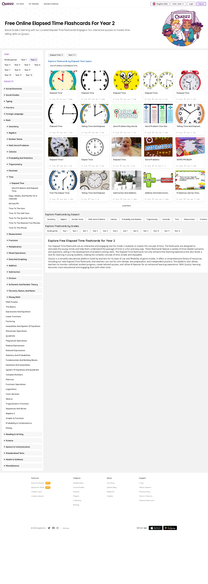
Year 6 (37, 65)
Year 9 (27, 70)
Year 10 (7, 75)
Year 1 (24, 60)
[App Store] (155, 528)
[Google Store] (170, 528)
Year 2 (34, 60)
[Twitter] (49, 528)
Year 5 (27, 65)
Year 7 (7, 70)
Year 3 (7, 65)
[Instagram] (57, 528)
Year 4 (17, 65)
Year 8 (17, 70)
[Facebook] (53, 528)
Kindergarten (10, 60)
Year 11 (18, 75)
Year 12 (29, 75)
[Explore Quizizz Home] (8, 3)
